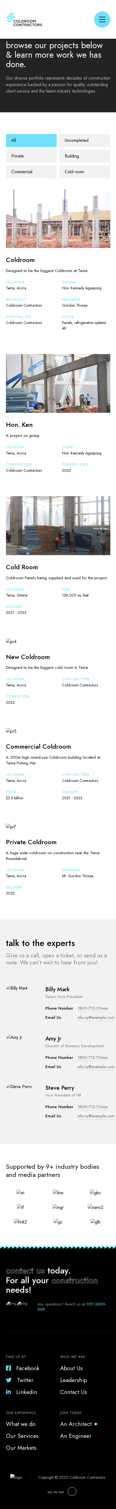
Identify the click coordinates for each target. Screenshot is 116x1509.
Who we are (72, 1356)
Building (72, 156)
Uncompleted (76, 140)
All (13, 140)
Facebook (27, 1368)
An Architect (76, 1424)
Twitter (25, 1380)
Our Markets (21, 1448)
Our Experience (21, 1412)
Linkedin (26, 1392)
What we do (21, 1424)
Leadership (73, 1380)
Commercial (21, 172)
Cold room (74, 172)
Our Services (22, 1436)
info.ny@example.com (96, 1017)
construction (75, 1280)
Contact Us (73, 1392)
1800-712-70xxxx (93, 1008)
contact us (25, 1270)
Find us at (16, 1356)
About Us (71, 1368)
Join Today (71, 1412)
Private (17, 156)
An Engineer (75, 1436)
